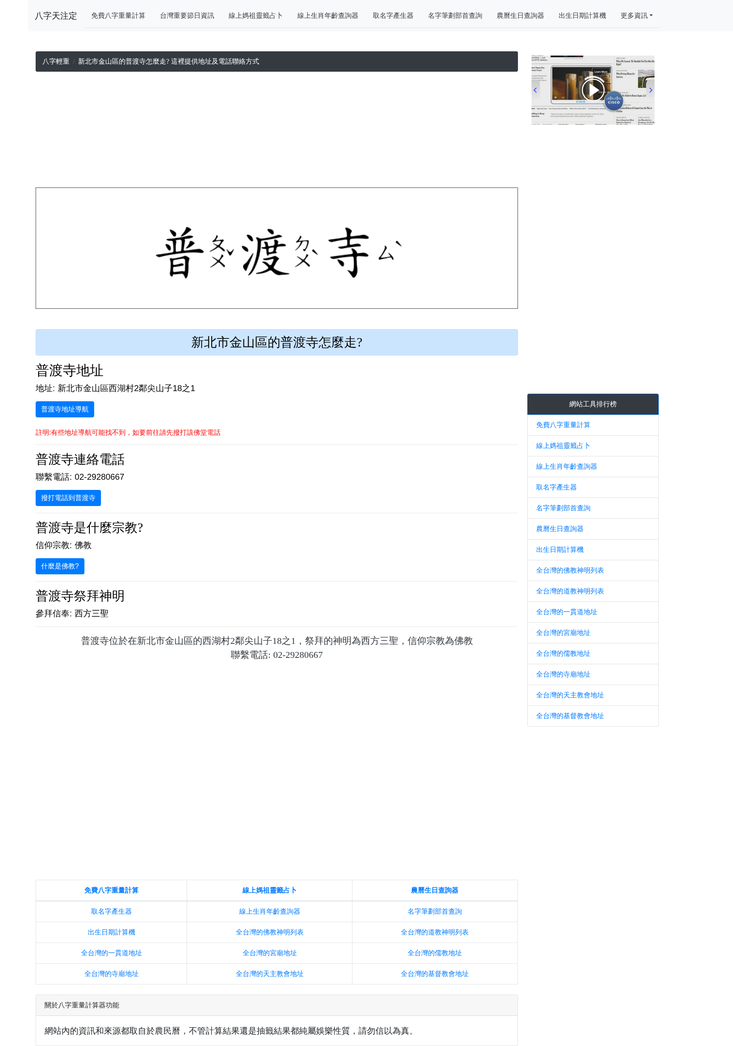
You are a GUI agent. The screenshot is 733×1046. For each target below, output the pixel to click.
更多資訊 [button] (634, 15)
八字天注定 (56, 15)
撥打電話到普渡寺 (68, 497)
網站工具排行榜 (593, 404)
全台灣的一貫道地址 (111, 953)
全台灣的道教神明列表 (435, 932)
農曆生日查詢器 (520, 15)
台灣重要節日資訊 (187, 15)
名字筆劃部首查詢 (455, 15)
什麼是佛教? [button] (60, 566)
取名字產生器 (393, 15)
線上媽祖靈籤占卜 (256, 15)
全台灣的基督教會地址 (435, 973)
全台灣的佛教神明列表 (270, 932)
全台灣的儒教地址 (435, 953)
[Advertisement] (277, 131)
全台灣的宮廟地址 (270, 953)
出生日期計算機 (582, 15)
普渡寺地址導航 (65, 409)
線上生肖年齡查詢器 (327, 15)
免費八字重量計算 (118, 15)
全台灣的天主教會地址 (270, 973)
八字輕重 (56, 61)
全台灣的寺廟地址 (111, 973)
